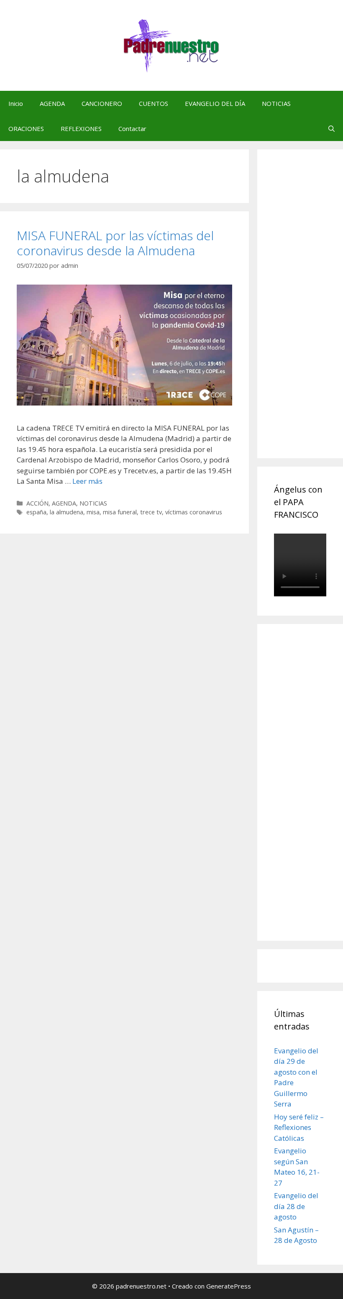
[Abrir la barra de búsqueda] (331, 128)
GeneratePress (228, 1286)
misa (93, 512)
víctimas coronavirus (193, 512)
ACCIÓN (37, 503)
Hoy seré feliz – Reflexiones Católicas (299, 1127)
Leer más (87, 481)
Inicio (15, 103)
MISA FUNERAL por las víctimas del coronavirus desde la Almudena (115, 243)
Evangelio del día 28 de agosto (296, 1206)
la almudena (66, 512)
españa (36, 512)
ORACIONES (26, 128)
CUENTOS (153, 103)
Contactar (132, 128)
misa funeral (120, 512)
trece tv (151, 512)
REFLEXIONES (81, 128)
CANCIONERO (102, 103)
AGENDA (52, 103)
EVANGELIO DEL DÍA (215, 103)
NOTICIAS (276, 103)
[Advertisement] (308, 313)
